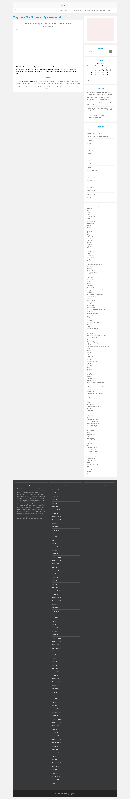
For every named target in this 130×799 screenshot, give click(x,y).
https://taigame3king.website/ (95, 393)
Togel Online (90, 277)
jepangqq (89, 374)
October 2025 (55, 523)
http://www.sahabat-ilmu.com (95, 406)
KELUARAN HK (91, 222)
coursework (90, 218)
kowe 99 (89, 376)
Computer (89, 140)
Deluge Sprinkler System (39, 81)
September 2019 (56, 749)
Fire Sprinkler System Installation (33, 85)
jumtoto (89, 348)
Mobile (96, 10)
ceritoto (89, 397)
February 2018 (56, 776)
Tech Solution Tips (92, 170)
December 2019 (56, 739)
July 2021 (54, 695)
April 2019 (54, 759)
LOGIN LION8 (90, 404)
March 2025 (55, 547)
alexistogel (90, 371)
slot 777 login (90, 287)
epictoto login (90, 279)
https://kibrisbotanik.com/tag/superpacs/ (98, 386)
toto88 (88, 253)
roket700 (89, 471)
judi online (89, 304)
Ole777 (89, 225)
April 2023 (54, 624)
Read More (48, 77)
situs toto (89, 429)
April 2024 (54, 584)
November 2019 (56, 742)
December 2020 (56, 719)
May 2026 (54, 499)
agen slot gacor (91, 387)
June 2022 (55, 658)
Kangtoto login (91, 251)
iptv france (90, 333)
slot (88, 233)
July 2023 (54, 614)
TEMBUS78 (90, 415)
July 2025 (54, 533)
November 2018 (56, 763)
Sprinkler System (39, 86)
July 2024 (54, 574)
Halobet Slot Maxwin (92, 451)
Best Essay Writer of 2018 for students (97, 136)
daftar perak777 (91, 296)
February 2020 (56, 732)
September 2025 (56, 526)
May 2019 (54, 756)
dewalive (89, 320)
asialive (89, 332)
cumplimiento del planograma (95, 294)
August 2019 (55, 753)
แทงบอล (89, 214)
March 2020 (55, 729)
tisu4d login (90, 266)
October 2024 (55, 564)
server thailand (91, 263)
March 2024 (55, 587)
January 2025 (56, 553)
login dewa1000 (91, 300)
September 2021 (56, 688)
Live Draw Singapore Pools (94, 207)
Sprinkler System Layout (50, 86)
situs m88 (89, 384)
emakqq (89, 373)
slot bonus (90, 248)
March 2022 (55, 668)
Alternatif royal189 (92, 456)
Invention (90, 10)
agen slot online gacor (93, 389)
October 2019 (55, 746)
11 (91, 71)
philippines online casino (93, 328)
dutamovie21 (90, 358)
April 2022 (54, 665)
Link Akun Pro (90, 223)
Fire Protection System (65, 81)
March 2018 (55, 773)
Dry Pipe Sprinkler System (52, 81)
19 (95, 73)
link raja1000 (90, 298)
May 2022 (54, 661)
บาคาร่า (89, 212)
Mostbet (89, 399)
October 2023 (55, 604)
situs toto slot (90, 438)
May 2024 (54, 580)
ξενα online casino (92, 335)
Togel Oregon (90, 236)
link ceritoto (90, 455)
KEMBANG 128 (91, 365)
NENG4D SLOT (91, 255)
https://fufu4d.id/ (91, 378)
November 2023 (56, 601)
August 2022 (55, 651)
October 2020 (55, 726)
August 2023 (55, 611)
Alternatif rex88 (91, 440)
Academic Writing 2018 (93, 133)
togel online (90, 436)
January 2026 (56, 513)
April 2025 (54, 543)
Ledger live (90, 339)
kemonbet (90, 249)
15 (107, 71)
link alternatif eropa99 (93, 322)
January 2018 (56, 780)
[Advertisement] (100, 29)
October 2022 (55, 645)
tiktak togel (90, 311)
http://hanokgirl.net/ (92, 343)
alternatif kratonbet (92, 464)
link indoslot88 (91, 307)
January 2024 (56, 594)
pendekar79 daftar (92, 427)
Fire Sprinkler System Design (61, 83)
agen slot (89, 443)
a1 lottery (89, 130)
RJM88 (89, 453)
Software (83, 10)
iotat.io (89, 473)
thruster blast (90, 326)
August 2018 (55, 766)
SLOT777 (89, 345)
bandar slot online (92, 337)
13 (99, 71)
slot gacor (89, 227)
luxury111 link (90, 291)
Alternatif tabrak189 (92, 460)
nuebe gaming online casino (94, 330)
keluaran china (91, 434)
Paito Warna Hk (91, 216)
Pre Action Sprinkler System (28, 86)
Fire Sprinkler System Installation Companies (53, 85)
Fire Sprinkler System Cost (47, 83)
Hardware (76, 10)
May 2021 (54, 702)
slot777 (89, 324)
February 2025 (56, 550)
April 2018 (54, 769)
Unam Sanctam (91, 458)
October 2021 (55, 685)
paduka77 (89, 470)
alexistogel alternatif (92, 361)
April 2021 (54, 705)
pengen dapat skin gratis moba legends (98, 346)
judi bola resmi (91, 391)
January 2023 (56, 634)
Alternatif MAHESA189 (93, 423)
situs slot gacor (91, 315)
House (88, 229)
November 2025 (56, 520)
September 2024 (56, 567)
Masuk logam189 (91, 449)
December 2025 (56, 516)
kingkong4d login (91, 380)
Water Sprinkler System (63, 86)
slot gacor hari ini (91, 317)
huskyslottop (90, 292)
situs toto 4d (90, 430)
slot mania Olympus (102, 335)
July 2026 (54, 493)
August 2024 (55, 570)
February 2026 (56, 510)
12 (95, 71)
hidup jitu (89, 352)
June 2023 (55, 618)
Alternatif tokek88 (92, 447)
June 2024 (55, 577)
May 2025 (54, 540)
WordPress (71, 794)
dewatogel (90, 285)
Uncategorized (91, 177)
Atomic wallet (90, 341)
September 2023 (56, 607)
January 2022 (56, 675)
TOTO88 (89, 238)
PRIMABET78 (90, 410)
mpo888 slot (90, 305)
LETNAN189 (90, 462)
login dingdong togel (96, 264)
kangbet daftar (91, 270)
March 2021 (55, 709)
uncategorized (91, 174)
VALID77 (89, 363)
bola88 (89, 318)
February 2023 (56, 631)
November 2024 (56, 560)
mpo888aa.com (91, 274)
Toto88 (89, 264)
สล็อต (88, 468)
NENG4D (89, 259)
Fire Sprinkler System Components (31, 83)
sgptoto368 (90, 401)
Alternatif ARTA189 (92, 419)
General (109, 10)
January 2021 (56, 715)
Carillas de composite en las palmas (97, 289)
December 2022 (56, 638)
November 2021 (56, 682)
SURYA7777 (90, 356)
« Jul (88, 80)
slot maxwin (90, 367)
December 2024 (56, 557)
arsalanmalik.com (92, 425)
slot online (89, 208)
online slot (89, 276)
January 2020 (56, 736)
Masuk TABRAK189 (92, 421)
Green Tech (67, 10)
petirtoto (89, 244)
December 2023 (56, 597)
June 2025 (55, 537)
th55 (88, 354)
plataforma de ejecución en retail (96, 309)
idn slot (89, 360)
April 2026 (54, 503)
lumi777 (89, 281)
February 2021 (56, 712)
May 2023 (54, 621)
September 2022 (56, 648)
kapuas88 (89, 210)
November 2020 (56, 722)
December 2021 (56, 678)
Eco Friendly (90, 143)
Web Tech (102, 10)
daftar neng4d (91, 257)
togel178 (89, 240)
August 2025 (55, 530)
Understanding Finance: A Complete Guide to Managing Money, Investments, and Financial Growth (99, 110)
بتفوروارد (89, 246)
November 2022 (56, 641)
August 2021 (55, 692)
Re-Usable (90, 163)
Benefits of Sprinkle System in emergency (47, 23)
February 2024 (56, 591)
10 (87, 71)
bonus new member (92, 272)
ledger (88, 417)
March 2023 (55, 628)
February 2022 (56, 672)
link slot (89, 442)
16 (111, 71)
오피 (88, 395)
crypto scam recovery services (95, 382)
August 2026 (55, 489)
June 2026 (55, 496)
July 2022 (54, 655)
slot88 (88, 445)
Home (60, 10)
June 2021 (55, 699)
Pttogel (89, 220)
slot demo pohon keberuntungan (96, 313)
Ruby (57, 794)
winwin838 (90, 242)
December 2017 (56, 783)
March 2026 (55, 506)
